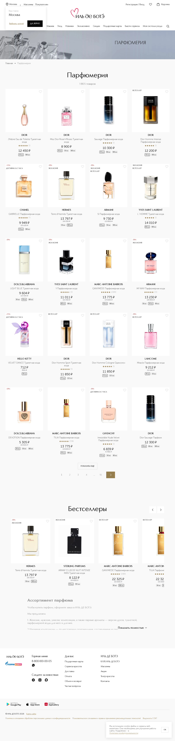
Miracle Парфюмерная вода (150, 362)
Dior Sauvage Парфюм (151, 437)
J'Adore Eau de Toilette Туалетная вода (24, 140)
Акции (104, 671)
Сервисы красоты (73, 666)
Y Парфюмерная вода (66, 288)
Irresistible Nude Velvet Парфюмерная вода (109, 439)
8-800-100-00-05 (42, 661)
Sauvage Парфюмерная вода (108, 139)
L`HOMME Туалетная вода (150, 214)
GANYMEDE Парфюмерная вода (108, 288)
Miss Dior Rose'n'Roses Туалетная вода (67, 140)
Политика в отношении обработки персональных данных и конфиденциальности (37, 718)
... (94, 475)
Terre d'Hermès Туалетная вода (66, 214)
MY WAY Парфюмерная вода (151, 288)
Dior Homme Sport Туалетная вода (67, 364)
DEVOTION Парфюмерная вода (24, 437)
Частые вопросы (73, 686)
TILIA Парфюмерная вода (66, 437)
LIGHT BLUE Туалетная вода (24, 288)
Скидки (96, 26)
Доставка (69, 671)
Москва (13, 4)
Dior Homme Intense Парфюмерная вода (151, 140)
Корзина (165, 4)
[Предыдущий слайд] (152, 509)
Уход (59, 26)
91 (101, 475)
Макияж (50, 26)
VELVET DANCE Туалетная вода (24, 362)
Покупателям (41, 5)
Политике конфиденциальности (123, 733)
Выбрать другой (16, 24)
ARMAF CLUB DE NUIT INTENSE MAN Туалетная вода (75, 571)
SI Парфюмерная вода (108, 214)
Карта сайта (31, 714)
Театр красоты (107, 676)
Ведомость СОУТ (150, 718)
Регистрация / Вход (135, 5)
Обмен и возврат (73, 681)
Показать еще (87, 466)
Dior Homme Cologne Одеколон (108, 362)
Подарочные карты (112, 26)
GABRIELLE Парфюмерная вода (24, 214)
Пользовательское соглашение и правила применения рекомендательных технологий (106, 718)
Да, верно (35, 23)
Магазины (28, 5)
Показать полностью (131, 628)
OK (165, 730)
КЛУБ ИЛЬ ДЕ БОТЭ (110, 662)
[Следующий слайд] (160, 509)
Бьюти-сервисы (132, 26)
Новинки (69, 26)
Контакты (105, 681)
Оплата (68, 676)
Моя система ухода (152, 26)
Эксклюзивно (83, 26)
